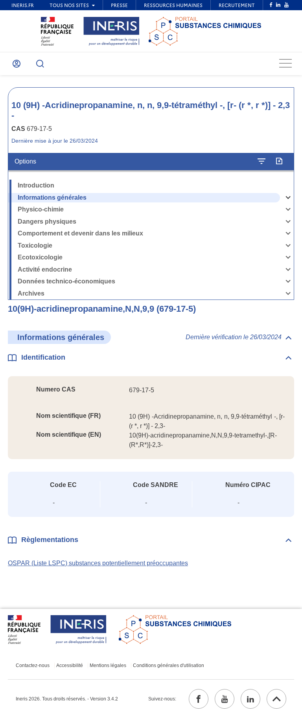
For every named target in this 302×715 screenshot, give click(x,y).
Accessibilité (69, 665)
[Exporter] (279, 161)
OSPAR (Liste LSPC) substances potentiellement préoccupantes (98, 563)
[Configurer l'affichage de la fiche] (261, 161)
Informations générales (52, 197)
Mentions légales (108, 665)
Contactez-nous (33, 665)
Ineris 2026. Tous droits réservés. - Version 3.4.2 (67, 699)
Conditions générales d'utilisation (168, 665)
